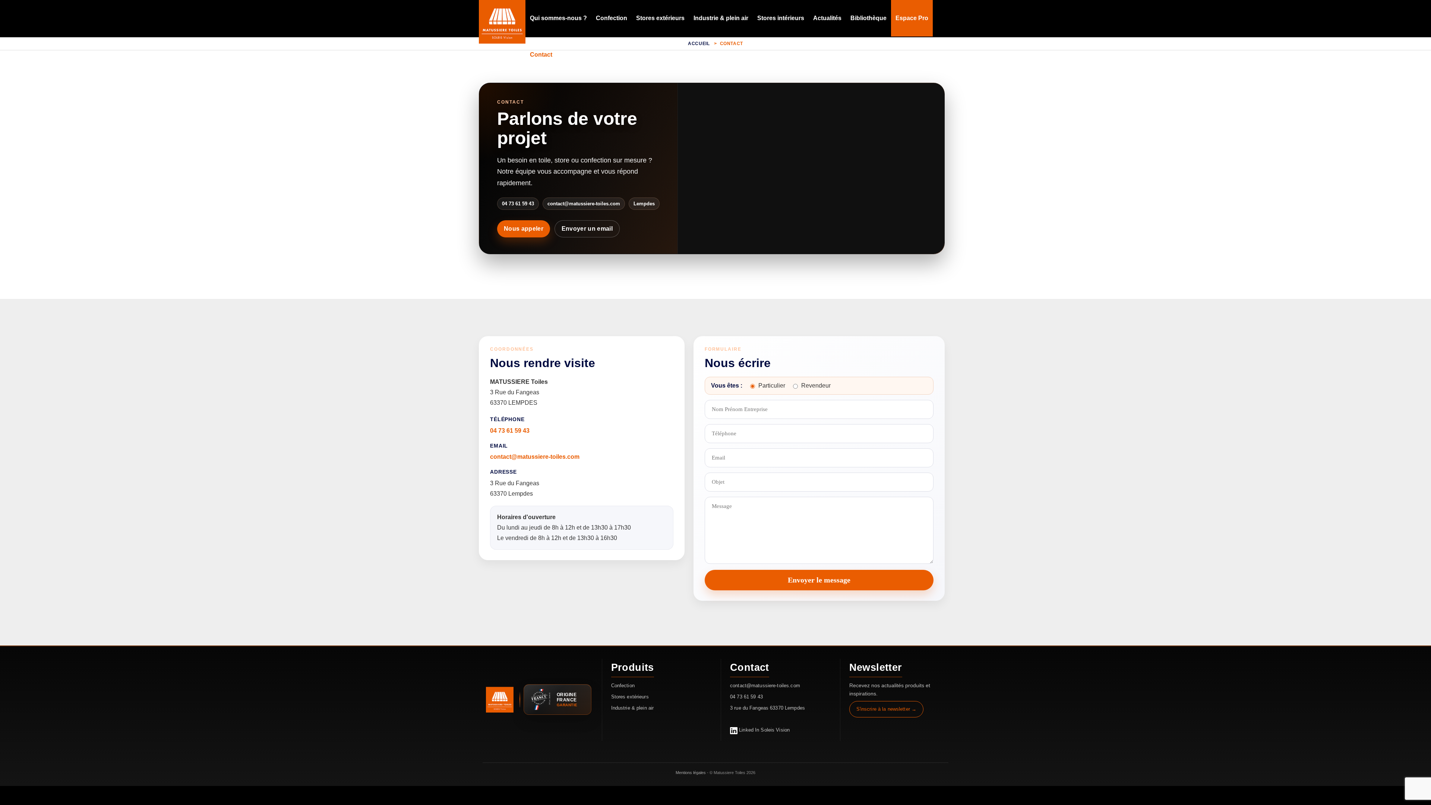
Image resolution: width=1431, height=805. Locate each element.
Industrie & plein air (721, 18)
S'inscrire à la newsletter (883, 709)
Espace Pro (911, 18)
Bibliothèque (868, 18)
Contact (541, 54)
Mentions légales (691, 772)
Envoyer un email (587, 228)
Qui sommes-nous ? (558, 18)
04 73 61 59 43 (510, 430)
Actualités (827, 18)
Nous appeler (523, 228)
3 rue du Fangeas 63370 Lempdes (767, 708)
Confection (611, 18)
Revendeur (816, 385)
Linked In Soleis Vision (763, 730)
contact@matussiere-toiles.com (534, 457)
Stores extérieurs (660, 18)
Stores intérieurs (780, 18)
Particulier (771, 385)
